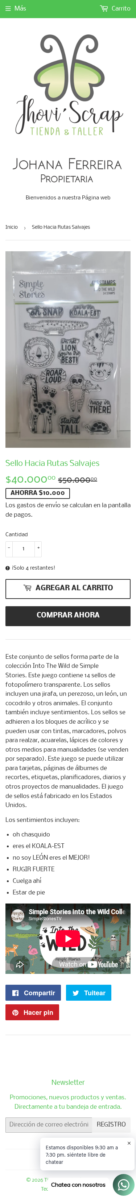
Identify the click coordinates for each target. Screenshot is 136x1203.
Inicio (11, 227)
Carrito (120, 8)
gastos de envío (39, 505)
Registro (111, 1124)
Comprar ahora (68, 615)
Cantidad (16, 535)
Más (20, 8)
